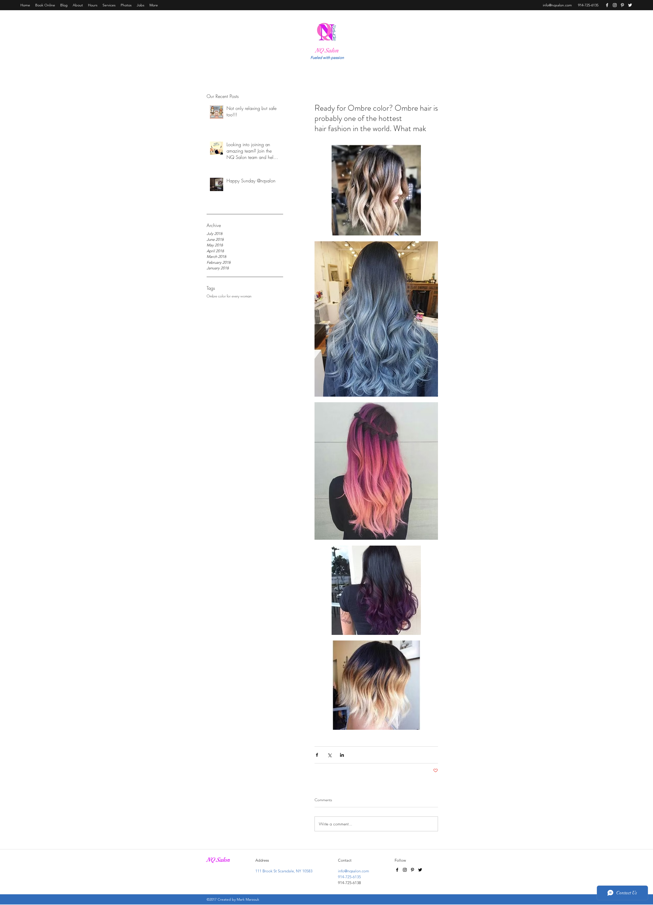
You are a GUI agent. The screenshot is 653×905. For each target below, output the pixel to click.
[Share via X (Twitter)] (329, 754)
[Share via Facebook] (317, 754)
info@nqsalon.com (557, 5)
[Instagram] (614, 5)
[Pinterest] (622, 5)
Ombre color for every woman (229, 296)
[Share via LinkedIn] (342, 754)
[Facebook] (607, 5)
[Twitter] (630, 5)
